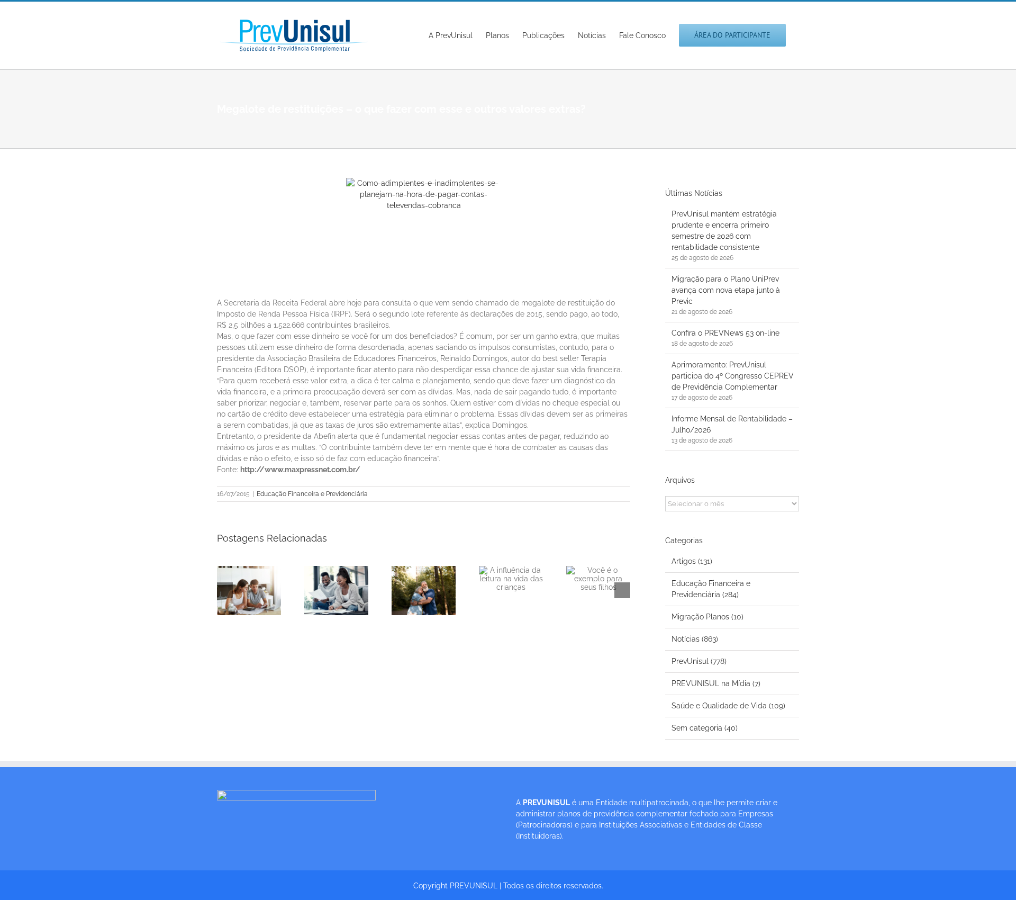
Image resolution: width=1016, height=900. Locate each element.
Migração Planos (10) (707, 617)
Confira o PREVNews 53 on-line (725, 333)
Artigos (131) (692, 561)
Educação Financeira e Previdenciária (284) (711, 589)
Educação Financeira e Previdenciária (312, 494)
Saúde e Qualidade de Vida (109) (728, 705)
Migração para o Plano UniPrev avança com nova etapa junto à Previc (726, 290)
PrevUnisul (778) (699, 661)
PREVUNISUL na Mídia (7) (716, 683)
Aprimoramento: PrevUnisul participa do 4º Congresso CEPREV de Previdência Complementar (733, 376)
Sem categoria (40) (705, 728)
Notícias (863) (695, 639)
